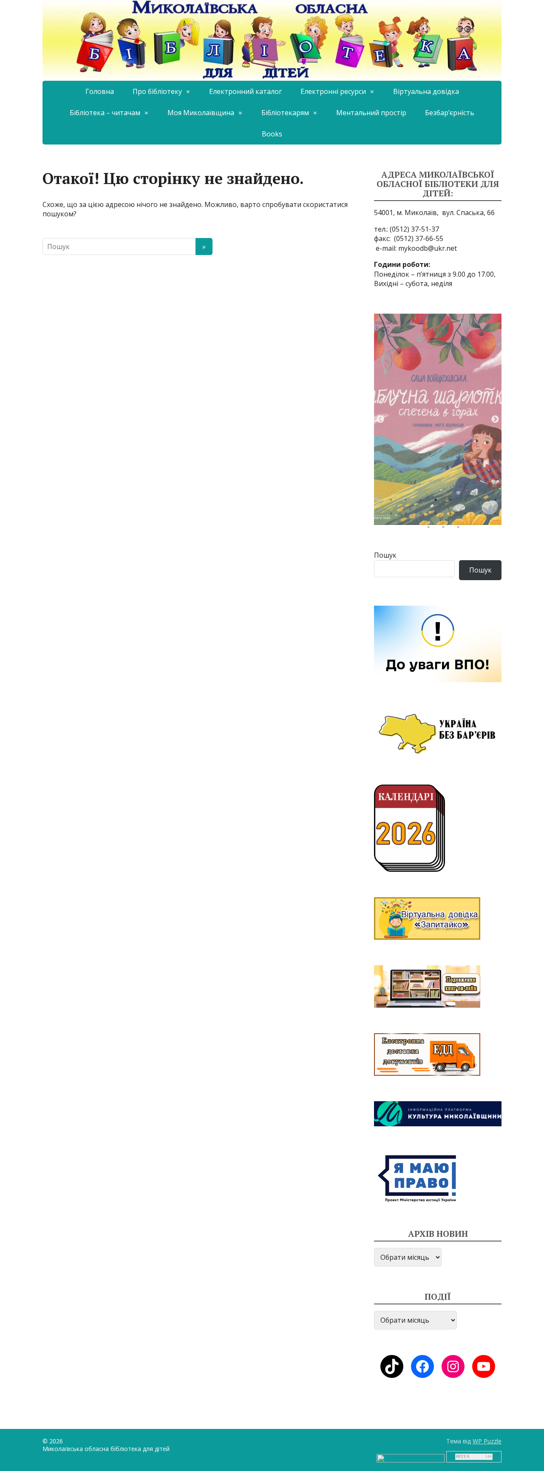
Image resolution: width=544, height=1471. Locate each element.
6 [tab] (467, 502)
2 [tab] (408, 502)
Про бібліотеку (157, 91)
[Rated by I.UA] (411, 1458)
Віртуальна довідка (426, 91)
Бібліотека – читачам (105, 112)
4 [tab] (438, 502)
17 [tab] (430, 529)
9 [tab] (393, 515)
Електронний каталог (245, 91)
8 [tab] (497, 502)
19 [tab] (460, 529)
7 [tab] (482, 502)
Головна (99, 91)
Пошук (385, 555)
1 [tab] (393, 502)
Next (495, 419)
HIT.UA (463, 1456)
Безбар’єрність (449, 112)
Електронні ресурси (333, 91)
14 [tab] (467, 515)
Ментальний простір (371, 112)
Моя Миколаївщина (200, 112)
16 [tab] (497, 515)
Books (272, 134)
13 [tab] (452, 515)
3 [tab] (423, 502)
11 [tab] (423, 515)
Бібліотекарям (285, 112)
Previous (380, 419)
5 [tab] (452, 502)
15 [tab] (482, 515)
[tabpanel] (438, 419)
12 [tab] (438, 515)
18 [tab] (445, 529)
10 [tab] (408, 515)
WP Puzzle (487, 1441)
